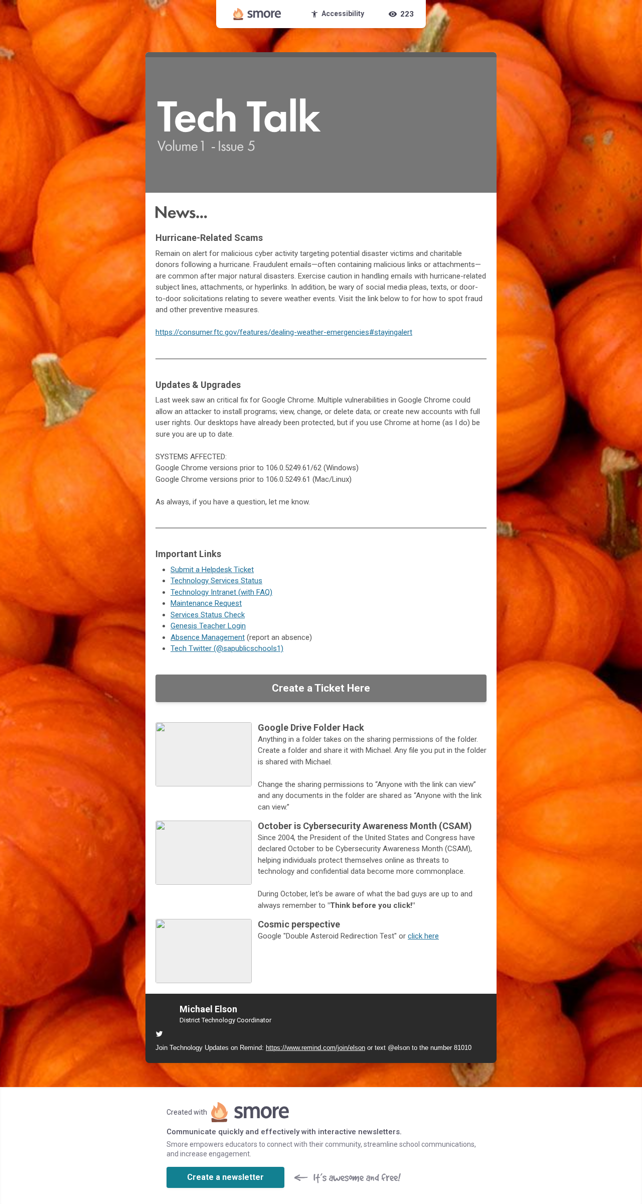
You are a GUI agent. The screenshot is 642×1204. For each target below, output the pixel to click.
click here (423, 936)
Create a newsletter (225, 1177)
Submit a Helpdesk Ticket (212, 569)
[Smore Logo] (257, 14)
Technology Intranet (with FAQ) (221, 592)
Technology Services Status (216, 580)
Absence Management (208, 637)
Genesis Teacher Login (208, 625)
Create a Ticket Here (321, 688)
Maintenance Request (206, 603)
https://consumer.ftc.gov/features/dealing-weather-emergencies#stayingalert (283, 332)
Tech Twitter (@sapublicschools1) (227, 648)
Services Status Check (208, 614)
